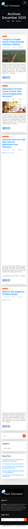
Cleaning (5, 36)
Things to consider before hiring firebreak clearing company (13, 42)
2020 (13, 21)
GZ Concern (14, 525)
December (18, 21)
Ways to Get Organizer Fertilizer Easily (13, 292)
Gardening (5, 85)
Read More (12, 73)
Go (24, 435)
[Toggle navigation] (25, 2)
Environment (5, 136)
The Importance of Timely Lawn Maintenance (12, 463)
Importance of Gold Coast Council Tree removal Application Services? (12, 93)
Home (8, 21)
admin (13, 47)
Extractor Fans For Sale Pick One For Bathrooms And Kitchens (13, 143)
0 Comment (20, 47)
